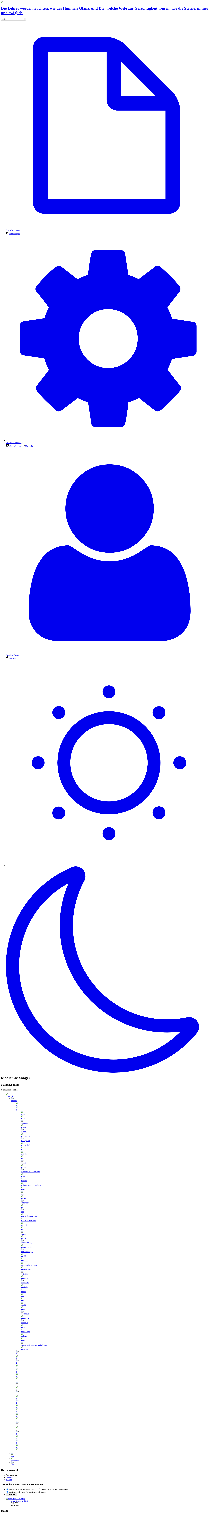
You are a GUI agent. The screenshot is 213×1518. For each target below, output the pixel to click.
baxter (23, 1149)
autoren (14, 1101)
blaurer (23, 1234)
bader (23, 1118)
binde (23, 1207)
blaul (23, 1229)
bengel (23, 1167)
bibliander (24, 1203)
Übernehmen (11, 1494)
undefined (15, 1460)
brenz (23, 1309)
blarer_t (24, 1225)
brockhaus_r (25, 1318)
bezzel (23, 1198)
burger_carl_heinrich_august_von (34, 1345)
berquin (24, 1181)
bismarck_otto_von (28, 1221)
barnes (23, 1127)
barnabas (24, 1123)
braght (23, 1305)
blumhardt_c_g (26, 1243)
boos (22, 1296)
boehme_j (24, 1260)
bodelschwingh (27, 1252)
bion (22, 1212)
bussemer (24, 1349)
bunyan (24, 1340)
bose (22, 1300)
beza (22, 1194)
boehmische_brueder (29, 1265)
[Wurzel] (9, 1096)
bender (23, 1163)
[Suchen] (25, 19)
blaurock (24, 1238)
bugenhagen (25, 1332)
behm (23, 1158)
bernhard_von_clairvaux (30, 1172)
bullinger (24, 1336)
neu (12, 1456)
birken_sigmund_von (29, 1216)
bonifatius (24, 1287)
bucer (23, 1327)
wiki (12, 1465)
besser (23, 1189)
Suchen (9, 1480)
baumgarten (25, 1136)
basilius (24, 1132)
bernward (24, 1176)
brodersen (24, 1323)
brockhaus (25, 1314)
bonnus (23, 1292)
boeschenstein (26, 1269)
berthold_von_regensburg (31, 1185)
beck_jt (23, 1154)
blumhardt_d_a (26, 1247)
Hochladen (10, 1477)
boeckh (23, 1256)
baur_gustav (25, 1141)
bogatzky (24, 1274)
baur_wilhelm (26, 1145)
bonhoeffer (25, 1283)
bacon (23, 1114)
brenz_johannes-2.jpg (19, 1501)
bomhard (24, 1278)
